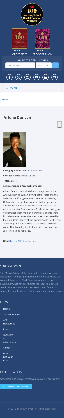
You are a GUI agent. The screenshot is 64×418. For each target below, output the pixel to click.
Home (5, 99)
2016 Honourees (35, 170)
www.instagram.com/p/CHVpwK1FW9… (40, 378)
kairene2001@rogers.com (23, 241)
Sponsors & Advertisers (8, 338)
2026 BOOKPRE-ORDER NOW (42, 52)
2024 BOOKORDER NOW (19, 52)
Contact (7, 347)
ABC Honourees (8, 321)
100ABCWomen (8, 314)
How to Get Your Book (8, 357)
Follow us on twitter (17, 386)
